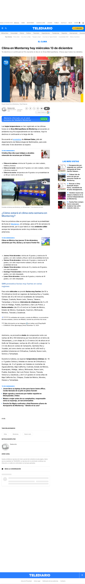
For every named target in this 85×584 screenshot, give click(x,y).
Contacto (62, 581)
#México (35, 317)
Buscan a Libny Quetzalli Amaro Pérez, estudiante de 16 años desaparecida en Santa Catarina (75, 187)
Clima (5, 434)
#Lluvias (4, 319)
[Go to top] (82, 575)
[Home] (42, 28)
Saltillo (63, 22)
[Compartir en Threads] (37, 108)
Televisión (36, 33)
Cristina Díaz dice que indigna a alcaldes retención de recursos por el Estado (18, 154)
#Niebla (23, 319)
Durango (77, 22)
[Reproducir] (44, 182)
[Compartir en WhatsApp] (26, 108)
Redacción (11, 108)
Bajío (70, 22)
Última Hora (4, 33)
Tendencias (55, 33)
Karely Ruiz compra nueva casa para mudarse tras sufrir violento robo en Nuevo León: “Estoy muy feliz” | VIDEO (75, 207)
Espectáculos (46, 33)
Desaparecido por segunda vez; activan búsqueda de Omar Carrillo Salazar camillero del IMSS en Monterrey (75, 170)
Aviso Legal (37, 581)
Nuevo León (27, 434)
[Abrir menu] (2, 28)
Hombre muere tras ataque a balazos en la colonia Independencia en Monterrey (75, 196)
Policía (22, 33)
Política (28, 33)
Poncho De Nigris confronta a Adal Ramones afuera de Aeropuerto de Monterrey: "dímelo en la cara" (25, 404)
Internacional (73, 33)
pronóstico (17, 139)
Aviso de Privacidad (26, 581)
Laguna (49, 22)
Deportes (64, 33)
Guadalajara (40, 22)
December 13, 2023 (32, 325)
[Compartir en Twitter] (34, 108)
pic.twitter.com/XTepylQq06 (37, 323)
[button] (42, 112)
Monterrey (30, 22)
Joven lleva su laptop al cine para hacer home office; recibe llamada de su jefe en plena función (24, 390)
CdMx (23, 22)
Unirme (43, 119)
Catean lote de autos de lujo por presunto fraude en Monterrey (74, 177)
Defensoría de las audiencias (50, 581)
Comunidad (14, 33)
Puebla (56, 22)
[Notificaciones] (80, 23)
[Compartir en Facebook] (30, 108)
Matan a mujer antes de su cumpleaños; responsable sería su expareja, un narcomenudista (24, 400)
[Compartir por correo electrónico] (41, 108)
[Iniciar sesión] (83, 23)
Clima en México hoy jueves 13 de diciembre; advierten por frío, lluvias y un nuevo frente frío (20, 241)
